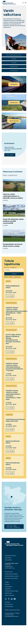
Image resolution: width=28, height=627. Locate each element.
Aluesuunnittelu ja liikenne (11, 573)
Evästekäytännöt (9, 606)
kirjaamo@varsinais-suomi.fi (11, 563)
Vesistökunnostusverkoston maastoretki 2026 (15, 420)
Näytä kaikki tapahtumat (12, 276)
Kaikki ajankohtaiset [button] (10, 175)
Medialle (7, 582)
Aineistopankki (8, 586)
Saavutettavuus (9, 604)
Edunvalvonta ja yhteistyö (11, 578)
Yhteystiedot (8, 557)
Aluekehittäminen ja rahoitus (12, 576)
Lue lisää (10, 296)
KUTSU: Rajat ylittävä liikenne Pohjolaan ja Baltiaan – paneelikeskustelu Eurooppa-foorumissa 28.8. (13, 339)
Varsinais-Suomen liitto (10, 555)
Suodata (13, 274)
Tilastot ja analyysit (9, 595)
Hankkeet (7, 584)
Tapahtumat (8, 588)
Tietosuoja (7, 602)
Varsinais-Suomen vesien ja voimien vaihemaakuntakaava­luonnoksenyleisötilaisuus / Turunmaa (14, 367)
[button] (25, 2)
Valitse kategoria (10, 267)
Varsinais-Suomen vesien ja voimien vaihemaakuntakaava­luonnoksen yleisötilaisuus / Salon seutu (13, 395)
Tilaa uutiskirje (8, 559)
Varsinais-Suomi (9, 571)
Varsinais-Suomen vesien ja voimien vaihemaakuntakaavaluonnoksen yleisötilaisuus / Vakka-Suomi (16, 311)
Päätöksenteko (8, 593)
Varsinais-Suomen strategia (11, 590)
